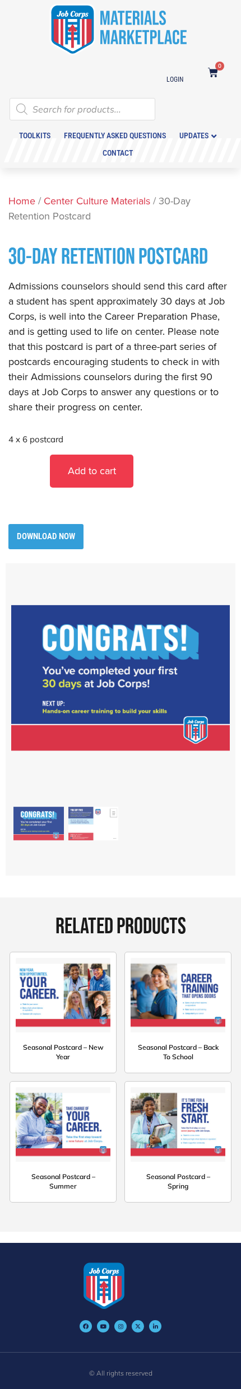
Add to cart (92, 471)
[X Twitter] (138, 1326)
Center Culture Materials (97, 201)
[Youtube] (103, 1326)
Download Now (46, 536)
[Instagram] (120, 1326)
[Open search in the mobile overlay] (82, 79)
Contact (118, 152)
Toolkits (34, 135)
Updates (193, 135)
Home (21, 201)
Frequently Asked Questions (115, 135)
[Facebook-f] (86, 1326)
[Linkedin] (155, 1326)
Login (174, 79)
